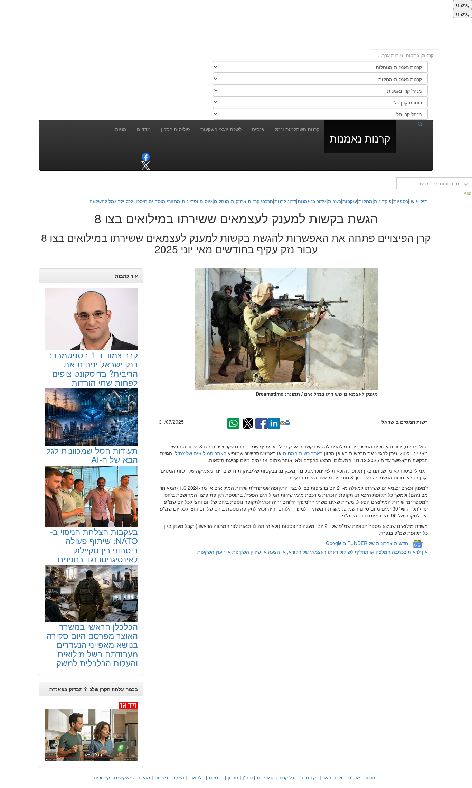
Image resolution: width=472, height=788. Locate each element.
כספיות (400, 201)
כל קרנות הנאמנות (275, 777)
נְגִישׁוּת (462, 4)
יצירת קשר (333, 777)
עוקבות (349, 201)
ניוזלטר (371, 777)
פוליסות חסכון (175, 129)
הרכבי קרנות (260, 201)
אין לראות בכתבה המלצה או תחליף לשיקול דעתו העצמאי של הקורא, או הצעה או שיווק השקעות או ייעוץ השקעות (312, 551)
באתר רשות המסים (303, 453)
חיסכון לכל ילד (132, 201)
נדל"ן (248, 777)
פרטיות (216, 777)
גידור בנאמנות (312, 201)
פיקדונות (383, 201)
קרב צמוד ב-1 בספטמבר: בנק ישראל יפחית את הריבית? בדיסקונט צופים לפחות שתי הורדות (94, 368)
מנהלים (221, 201)
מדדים (144, 129)
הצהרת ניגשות (169, 777)
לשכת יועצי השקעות (221, 129)
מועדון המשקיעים (132, 777)
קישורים (102, 777)
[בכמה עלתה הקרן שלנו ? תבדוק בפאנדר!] (91, 731)
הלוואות (196, 777)
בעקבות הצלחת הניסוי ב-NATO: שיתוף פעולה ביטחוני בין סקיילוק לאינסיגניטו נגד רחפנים (94, 545)
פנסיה (258, 129)
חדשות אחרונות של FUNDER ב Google (367, 543)
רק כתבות (308, 777)
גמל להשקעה (102, 201)
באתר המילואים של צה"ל (200, 453)
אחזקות (238, 201)
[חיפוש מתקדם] (468, 192)
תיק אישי (418, 201)
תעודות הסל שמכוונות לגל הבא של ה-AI (92, 454)
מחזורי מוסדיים (164, 201)
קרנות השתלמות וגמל (297, 129)
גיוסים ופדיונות (197, 201)
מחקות (365, 201)
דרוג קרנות (285, 201)
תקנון (233, 777)
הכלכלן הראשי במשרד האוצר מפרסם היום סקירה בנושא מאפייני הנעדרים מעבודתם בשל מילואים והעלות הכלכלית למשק (92, 644)
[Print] (287, 422)
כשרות (334, 201)
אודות (354, 777)
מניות (120, 129)
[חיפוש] (411, 123)
